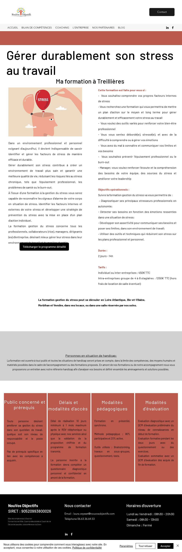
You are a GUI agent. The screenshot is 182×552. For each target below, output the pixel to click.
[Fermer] (178, 546)
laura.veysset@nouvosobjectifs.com (94, 513)
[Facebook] (173, 27)
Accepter (165, 546)
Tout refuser (145, 546)
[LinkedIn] (167, 27)
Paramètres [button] (126, 546)
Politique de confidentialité (87, 547)
